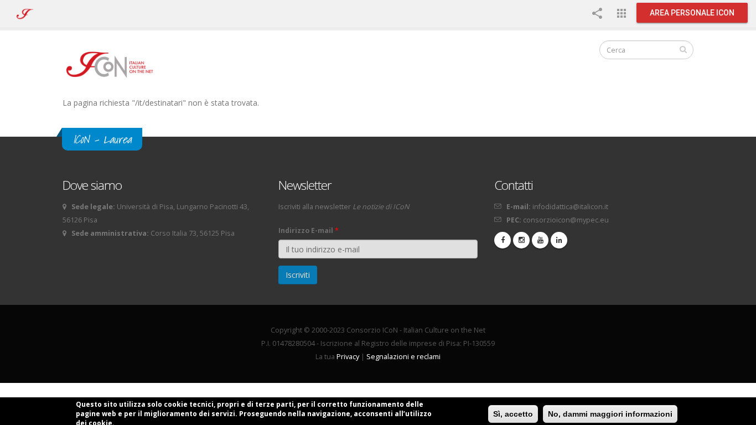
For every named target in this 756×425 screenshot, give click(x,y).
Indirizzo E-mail (308, 230)
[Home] (115, 64)
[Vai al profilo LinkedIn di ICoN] (559, 240)
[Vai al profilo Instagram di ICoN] (521, 240)
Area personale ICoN (692, 12)
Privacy (347, 356)
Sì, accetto (513, 414)
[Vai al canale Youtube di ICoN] (540, 240)
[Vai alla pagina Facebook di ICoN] (502, 240)
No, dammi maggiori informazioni (610, 414)
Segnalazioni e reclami (403, 356)
